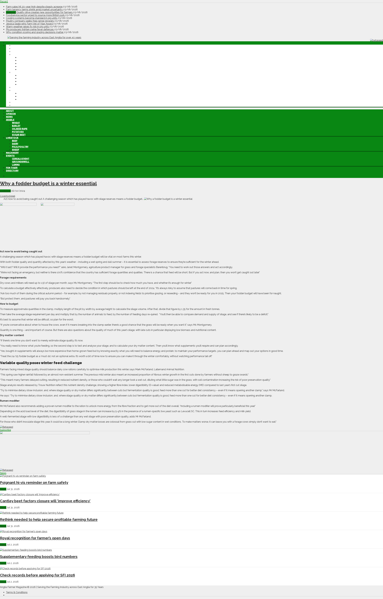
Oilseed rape (25, 63)
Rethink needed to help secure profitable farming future (49, 519)
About (16, 45)
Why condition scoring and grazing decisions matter (35, 32)
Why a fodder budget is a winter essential (48, 183)
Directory (18, 105)
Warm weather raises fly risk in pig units (28, 26)
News (15, 51)
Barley (22, 60)
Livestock (18, 72)
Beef (20, 75)
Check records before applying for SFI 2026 (37, 575)
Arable (16, 54)
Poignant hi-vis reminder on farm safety (34, 482)
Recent (4, 1)
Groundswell (26, 96)
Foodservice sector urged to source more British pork (35, 15)
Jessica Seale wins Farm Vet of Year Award (29, 23)
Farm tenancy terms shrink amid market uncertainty (34, 9)
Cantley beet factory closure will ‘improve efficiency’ (45, 501)
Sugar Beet (25, 69)
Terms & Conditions (17, 592)
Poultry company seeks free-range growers (30, 20)
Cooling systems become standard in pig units (32, 18)
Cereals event (26, 93)
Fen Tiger (17, 102)
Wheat (22, 57)
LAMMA (22, 99)
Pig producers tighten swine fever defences (30, 29)
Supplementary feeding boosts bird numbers (38, 556)
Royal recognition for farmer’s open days (35, 538)
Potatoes (24, 66)
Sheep (21, 84)
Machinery (18, 87)
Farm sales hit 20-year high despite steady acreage (34, 6)
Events (16, 90)
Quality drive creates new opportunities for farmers (39, 12)
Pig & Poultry (26, 81)
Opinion (17, 48)
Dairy (21, 78)
